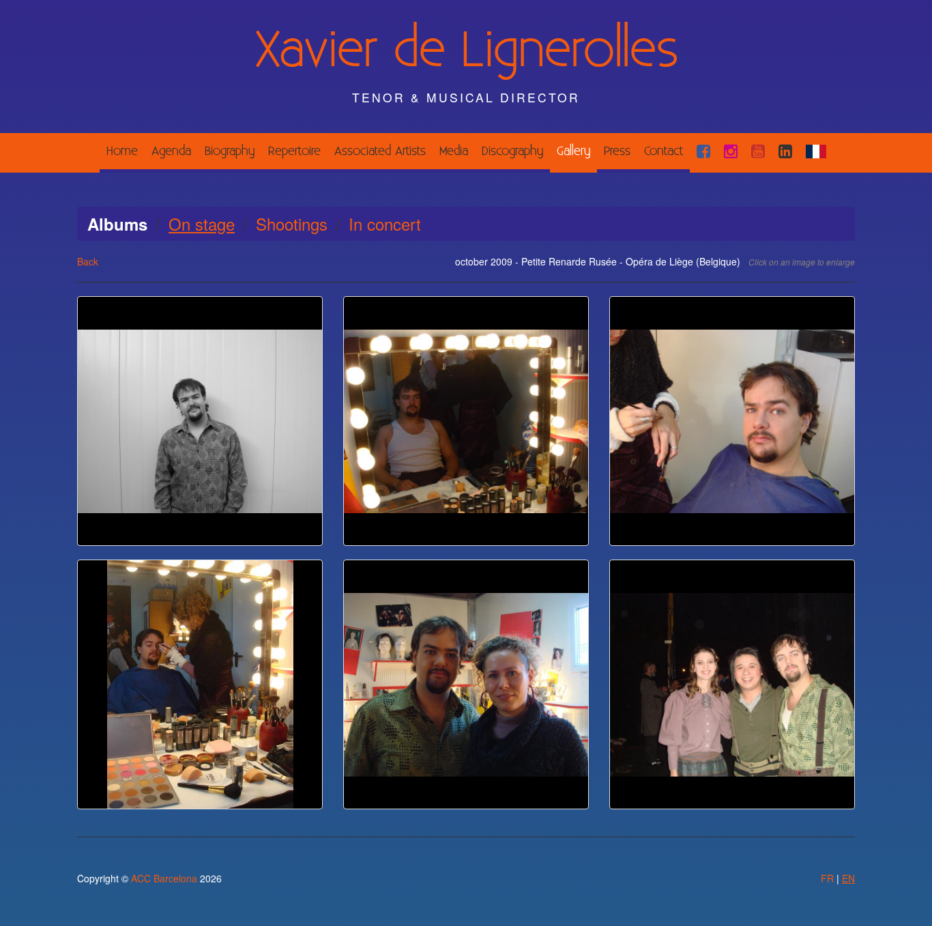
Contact (663, 151)
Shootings (291, 223)
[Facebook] (703, 151)
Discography (512, 151)
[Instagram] (730, 151)
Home (122, 151)
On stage (202, 223)
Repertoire (294, 151)
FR (827, 878)
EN (848, 878)
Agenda (171, 151)
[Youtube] (758, 151)
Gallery (573, 151)
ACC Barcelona (164, 878)
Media (453, 151)
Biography (229, 151)
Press (617, 151)
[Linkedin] (785, 151)
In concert (385, 223)
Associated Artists (380, 151)
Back (87, 261)
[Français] (816, 151)
